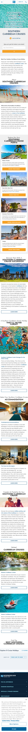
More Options (14, 724)
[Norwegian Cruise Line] (14, 2)
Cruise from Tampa (14, 249)
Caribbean (19, 286)
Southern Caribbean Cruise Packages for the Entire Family (13, 358)
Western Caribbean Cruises (8, 572)
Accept (14, 729)
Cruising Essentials (7, 686)
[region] (14, 714)
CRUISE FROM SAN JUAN (14, 222)
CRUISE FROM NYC (14, 195)
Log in (21, 1)
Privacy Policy (14, 720)
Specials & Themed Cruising (9, 691)
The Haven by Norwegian (8, 466)
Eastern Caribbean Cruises (8, 614)
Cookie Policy (6, 720)
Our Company (5, 696)
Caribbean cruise (19, 63)
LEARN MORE (14, 311)
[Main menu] (2, 2)
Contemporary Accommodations (10, 422)
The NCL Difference (7, 682)
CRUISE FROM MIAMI (14, 169)
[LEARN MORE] (14, 272)
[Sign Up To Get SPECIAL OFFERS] (14, 51)
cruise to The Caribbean (18, 113)
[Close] (26, 699)
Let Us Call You (16, 38)
